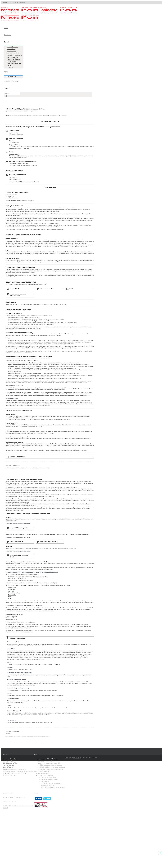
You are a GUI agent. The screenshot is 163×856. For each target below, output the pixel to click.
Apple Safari (11, 591)
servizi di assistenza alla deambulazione (50, 765)
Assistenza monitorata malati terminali (53, 787)
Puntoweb (78, 758)
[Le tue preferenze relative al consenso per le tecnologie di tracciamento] (160, 853)
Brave (9, 596)
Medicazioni (45, 781)
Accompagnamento (44, 773)
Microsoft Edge (12, 594)
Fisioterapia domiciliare (48, 777)
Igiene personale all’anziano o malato (49, 763)
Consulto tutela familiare (45, 775)
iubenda (7, 468)
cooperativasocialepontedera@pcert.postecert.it (21, 771)
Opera (9, 598)
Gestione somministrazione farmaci (52, 783)
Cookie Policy (63, 304)
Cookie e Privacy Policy (10, 775)
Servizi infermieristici (44, 771)
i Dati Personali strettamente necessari (34, 468)
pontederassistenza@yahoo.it (19, 2)
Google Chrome (12, 587)
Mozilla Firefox (12, 589)
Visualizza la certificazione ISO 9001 (14, 797)
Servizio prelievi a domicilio (49, 779)
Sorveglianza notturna (48, 785)
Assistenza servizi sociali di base (48, 759)
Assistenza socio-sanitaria (46, 761)
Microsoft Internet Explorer (14, 593)
